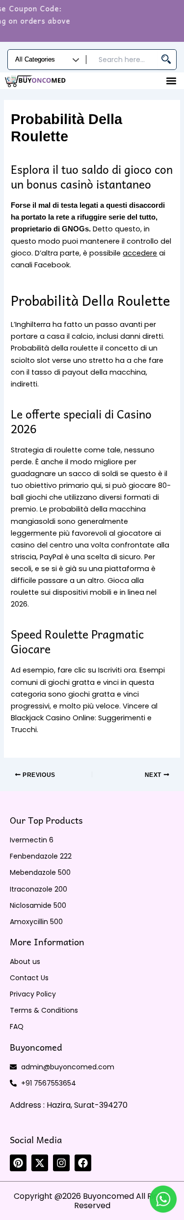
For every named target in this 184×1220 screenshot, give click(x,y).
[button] (171, 80)
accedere (140, 253)
